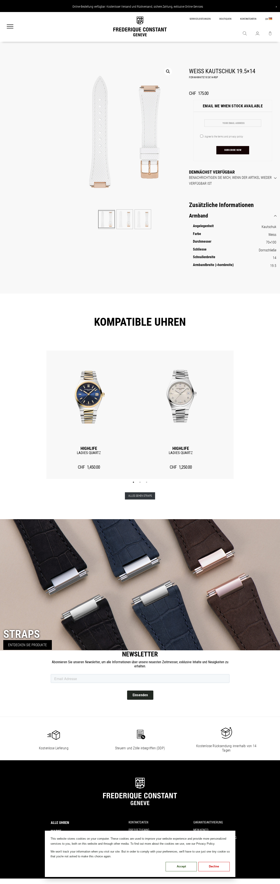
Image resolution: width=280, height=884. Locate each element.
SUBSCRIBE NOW (233, 150)
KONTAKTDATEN (248, 18)
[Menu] (10, 27)
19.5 (273, 266)
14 (274, 258)
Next (240, 415)
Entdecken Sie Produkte (27, 645)
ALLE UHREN (60, 823)
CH (267, 19)
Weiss (272, 235)
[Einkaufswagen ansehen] (270, 34)
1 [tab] (133, 482)
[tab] (232, 177)
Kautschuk (269, 227)
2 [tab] (140, 482)
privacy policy (236, 136)
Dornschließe (267, 250)
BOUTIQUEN (225, 18)
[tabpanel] (89, 415)
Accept (181, 866)
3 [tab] (146, 482)
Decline (214, 866)
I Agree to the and (223, 136)
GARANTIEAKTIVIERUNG (208, 822)
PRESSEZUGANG (139, 830)
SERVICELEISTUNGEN (200, 18)
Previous (39, 415)
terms (221, 136)
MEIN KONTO (200, 830)
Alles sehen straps (140, 495)
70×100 (271, 242)
